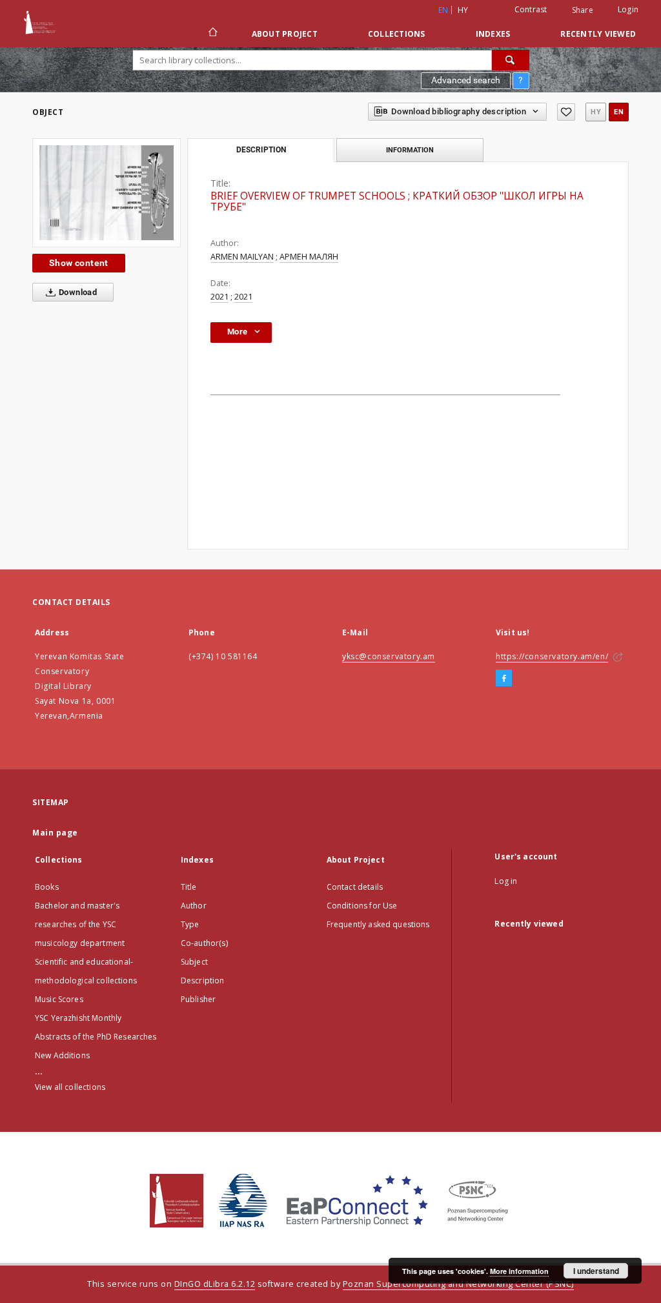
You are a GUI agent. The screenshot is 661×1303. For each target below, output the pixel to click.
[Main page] (212, 33)
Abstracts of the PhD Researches (96, 1036)
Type (190, 924)
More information (519, 1271)
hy (463, 10)
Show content (78, 263)
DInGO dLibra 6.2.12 (215, 1283)
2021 (219, 296)
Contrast (530, 9)
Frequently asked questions (378, 924)
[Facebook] (504, 678)
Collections (396, 33)
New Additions (62, 1055)
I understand (596, 1271)
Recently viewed (598, 33)
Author (194, 905)
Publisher (198, 999)
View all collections (70, 1087)
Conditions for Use (362, 905)
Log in (505, 881)
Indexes (493, 33)
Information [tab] (410, 149)
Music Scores (59, 999)
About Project (285, 33)
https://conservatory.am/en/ (552, 656)
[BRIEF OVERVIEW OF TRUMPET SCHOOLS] (106, 192)
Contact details (355, 886)
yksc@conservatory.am (388, 656)
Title (189, 886)
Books (47, 886)
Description (203, 980)
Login (628, 9)
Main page (55, 832)
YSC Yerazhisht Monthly (78, 1017)
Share (582, 10)
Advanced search (465, 80)
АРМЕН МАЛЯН (309, 256)
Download (77, 292)
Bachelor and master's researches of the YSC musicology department (80, 924)
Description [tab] (261, 149)
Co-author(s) (204, 943)
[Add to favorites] (566, 112)
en (619, 112)
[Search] (510, 60)
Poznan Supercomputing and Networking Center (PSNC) (458, 1283)
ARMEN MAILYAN (242, 256)
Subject (194, 961)
